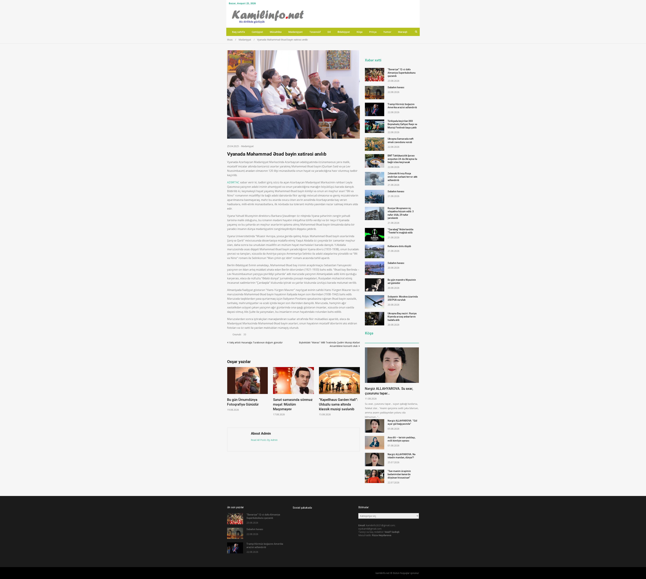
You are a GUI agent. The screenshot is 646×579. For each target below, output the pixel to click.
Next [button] (357, 395)
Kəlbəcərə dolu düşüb (399, 246)
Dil (329, 31)
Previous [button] (229, 395)
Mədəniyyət (295, 31)
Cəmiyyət (257, 31)
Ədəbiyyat (343, 31)
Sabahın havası (396, 87)
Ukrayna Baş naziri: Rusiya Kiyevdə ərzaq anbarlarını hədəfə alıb (402, 316)
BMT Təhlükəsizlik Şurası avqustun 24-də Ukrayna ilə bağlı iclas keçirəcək (402, 159)
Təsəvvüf (315, 31)
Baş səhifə (238, 31)
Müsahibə (276, 31)
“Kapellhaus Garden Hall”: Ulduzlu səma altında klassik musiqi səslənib (338, 404)
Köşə (360, 31)
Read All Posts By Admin (264, 440)
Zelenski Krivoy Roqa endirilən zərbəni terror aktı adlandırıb (402, 176)
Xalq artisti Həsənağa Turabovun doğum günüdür (256, 342)
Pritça (372, 31)
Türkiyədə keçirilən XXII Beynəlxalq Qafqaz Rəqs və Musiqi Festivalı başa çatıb (402, 124)
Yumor (387, 31)
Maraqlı (402, 31)
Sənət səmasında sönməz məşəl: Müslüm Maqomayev (293, 404)
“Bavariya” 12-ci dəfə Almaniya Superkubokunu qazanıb (402, 72)
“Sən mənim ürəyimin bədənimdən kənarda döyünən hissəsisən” (399, 474)
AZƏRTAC (233, 182)
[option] (248, 389)
